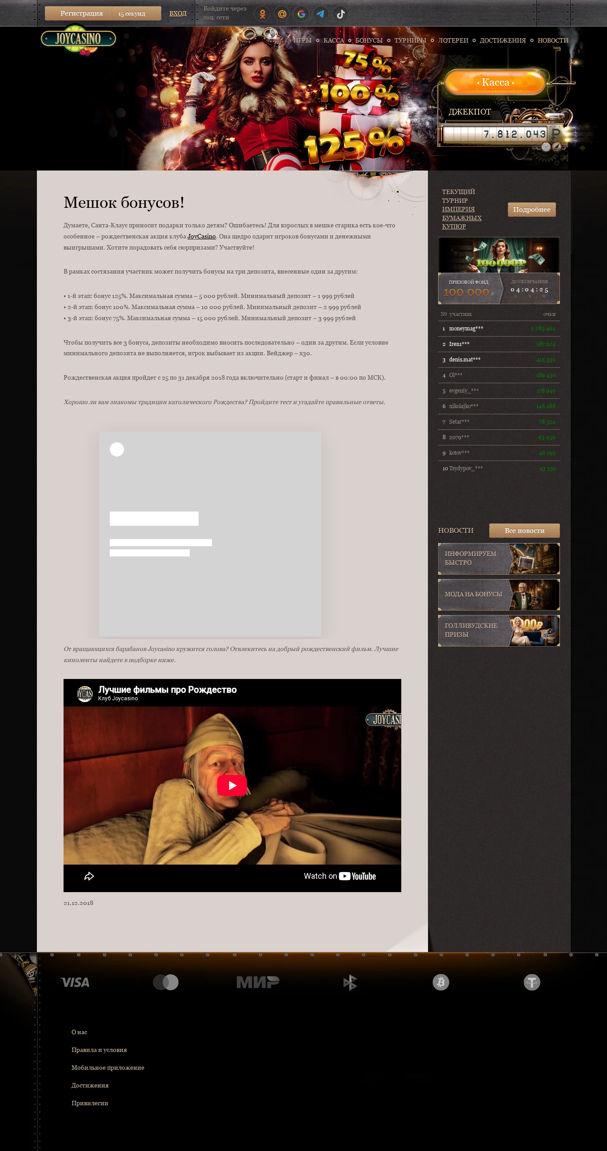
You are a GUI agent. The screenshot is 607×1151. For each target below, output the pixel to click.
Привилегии (90, 1103)
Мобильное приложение (108, 1067)
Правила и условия (99, 1049)
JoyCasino (202, 236)
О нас (79, 1032)
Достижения (90, 1085)
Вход (178, 13)
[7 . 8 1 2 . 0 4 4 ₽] (495, 134)
